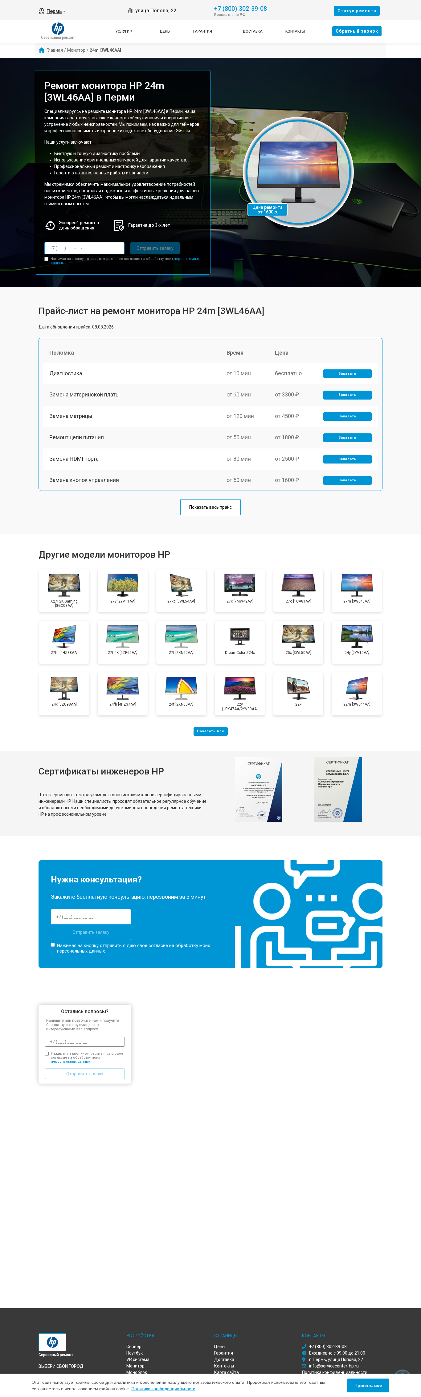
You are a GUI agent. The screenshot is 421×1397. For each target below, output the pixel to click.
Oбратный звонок (357, 31)
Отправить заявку (155, 248)
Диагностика (65, 373)
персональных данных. (81, 951)
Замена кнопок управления (84, 480)
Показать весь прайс (210, 507)
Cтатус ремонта (356, 10)
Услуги (122, 31)
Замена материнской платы (84, 394)
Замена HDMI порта (74, 459)
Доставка (253, 31)
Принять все (368, 1385)
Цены (165, 31)
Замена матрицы (70, 416)
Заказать (347, 374)
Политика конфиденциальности (163, 1388)
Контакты (295, 31)
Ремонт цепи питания (76, 437)
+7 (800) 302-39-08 (240, 8)
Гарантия (202, 31)
